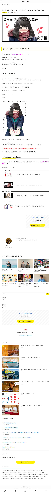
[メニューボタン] (49, 1)
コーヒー (33, 470)
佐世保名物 (41, 474)
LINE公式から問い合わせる (26, 335)
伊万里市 (24, 474)
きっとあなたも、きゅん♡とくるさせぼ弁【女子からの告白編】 (27, 174)
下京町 (15, 474)
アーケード (20, 470)
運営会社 (15, 489)
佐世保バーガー (34, 474)
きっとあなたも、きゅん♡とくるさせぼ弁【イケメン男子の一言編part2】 (29, 195)
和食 (6, 476)
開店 (42, 478)
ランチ (38, 472)
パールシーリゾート (31, 472)
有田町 (18, 478)
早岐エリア (13, 478)
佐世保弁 (46, 474)
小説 (30, 476)
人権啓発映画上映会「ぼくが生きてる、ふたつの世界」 (15, 442)
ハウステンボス (20, 472)
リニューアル (5, 474)
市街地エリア (38, 476)
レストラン (11, 474)
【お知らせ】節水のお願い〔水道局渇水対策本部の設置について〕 (17, 437)
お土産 (15, 470)
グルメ (25, 491)
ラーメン (42, 472)
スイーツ (42, 470)
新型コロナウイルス (6, 478)
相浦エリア (31, 478)
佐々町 (29, 474)
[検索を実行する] (47, 294)
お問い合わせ (20, 489)
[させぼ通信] (25, 1)
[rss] (27, 487)
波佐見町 (22, 478)
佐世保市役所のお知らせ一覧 (10, 418)
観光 (39, 478)
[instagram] (24, 487)
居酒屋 (33, 476)
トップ (46, 491)
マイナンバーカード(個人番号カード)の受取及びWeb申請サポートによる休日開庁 (21, 432)
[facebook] (21, 487)
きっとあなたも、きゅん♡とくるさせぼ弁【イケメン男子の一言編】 (28, 185)
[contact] (29, 487)
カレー (29, 470)
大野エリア (16, 476)
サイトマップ (34, 489)
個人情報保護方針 (28, 489)
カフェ (25, 470)
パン (25, 472)
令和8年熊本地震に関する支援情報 (10, 427)
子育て (21, 476)
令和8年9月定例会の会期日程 (9, 423)
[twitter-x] (23, 487)
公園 (3, 476)
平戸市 (44, 476)
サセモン (38, 470)
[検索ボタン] (1, 1)
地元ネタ (4, 12)
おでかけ (4, 470)
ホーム (5, 491)
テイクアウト (5, 472)
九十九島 (20, 474)
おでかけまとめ (10, 470)
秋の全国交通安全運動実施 (8, 447)
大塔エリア (11, 476)
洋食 (26, 478)
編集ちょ (8, 245)
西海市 (35, 478)
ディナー (10, 472)
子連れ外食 (26, 476)
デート (15, 472)
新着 (15, 491)
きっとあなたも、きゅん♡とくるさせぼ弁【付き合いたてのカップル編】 (29, 206)
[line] (26, 487)
